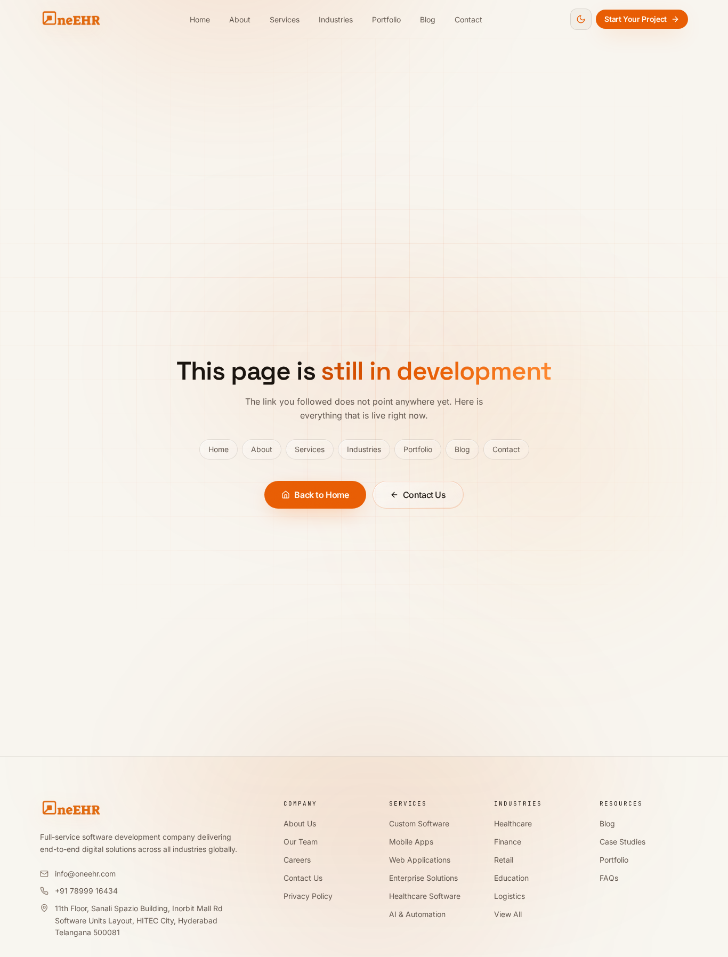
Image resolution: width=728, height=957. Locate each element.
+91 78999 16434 (86, 890)
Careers (297, 859)
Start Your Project (635, 18)
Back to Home (321, 494)
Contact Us (424, 494)
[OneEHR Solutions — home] (71, 19)
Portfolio (386, 19)
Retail (503, 859)
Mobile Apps (411, 841)
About (239, 19)
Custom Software (419, 823)
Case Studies (622, 841)
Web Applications (419, 859)
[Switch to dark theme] (581, 19)
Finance (507, 841)
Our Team (301, 841)
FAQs (609, 877)
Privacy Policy (308, 895)
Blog (427, 19)
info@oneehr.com (85, 873)
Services (285, 19)
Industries (336, 19)
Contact (468, 19)
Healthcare (513, 823)
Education (511, 877)
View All (508, 914)
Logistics (509, 895)
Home (200, 19)
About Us (300, 823)
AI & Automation (417, 914)
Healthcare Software (424, 895)
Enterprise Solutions (423, 877)
